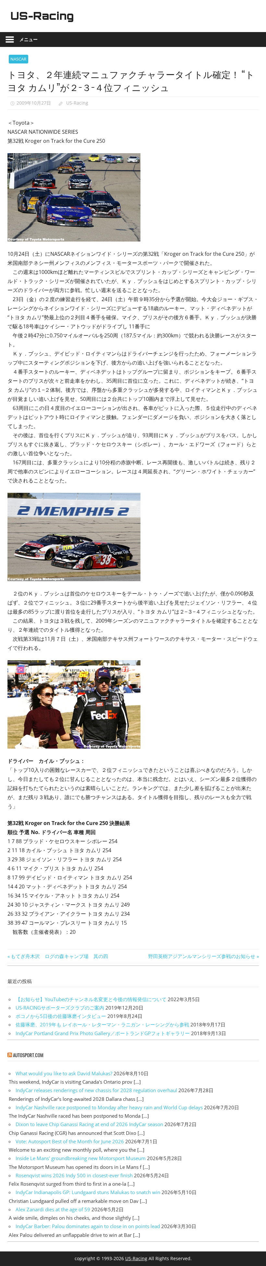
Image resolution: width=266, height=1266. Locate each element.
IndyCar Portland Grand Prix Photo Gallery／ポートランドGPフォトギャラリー (103, 1033)
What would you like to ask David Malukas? (64, 1073)
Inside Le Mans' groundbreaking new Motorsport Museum (81, 1158)
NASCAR (18, 59)
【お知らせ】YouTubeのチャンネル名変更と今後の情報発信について (91, 999)
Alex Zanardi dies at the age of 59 (53, 1209)
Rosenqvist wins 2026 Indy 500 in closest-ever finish (74, 1175)
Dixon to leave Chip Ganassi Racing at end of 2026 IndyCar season (89, 1124)
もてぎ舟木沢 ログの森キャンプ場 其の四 (59, 956)
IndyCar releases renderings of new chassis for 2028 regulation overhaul (96, 1090)
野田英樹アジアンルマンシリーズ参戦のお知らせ (201, 956)
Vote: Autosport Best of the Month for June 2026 (70, 1141)
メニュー (28, 39)
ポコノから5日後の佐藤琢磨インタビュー (61, 1016)
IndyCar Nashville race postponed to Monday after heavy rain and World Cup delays (109, 1107)
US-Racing (42, 15)
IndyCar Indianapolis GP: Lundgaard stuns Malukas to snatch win (88, 1192)
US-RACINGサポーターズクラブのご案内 (60, 1007)
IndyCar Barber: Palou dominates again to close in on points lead (88, 1226)
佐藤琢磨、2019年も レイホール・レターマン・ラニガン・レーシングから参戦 (102, 1024)
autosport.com (28, 1054)
